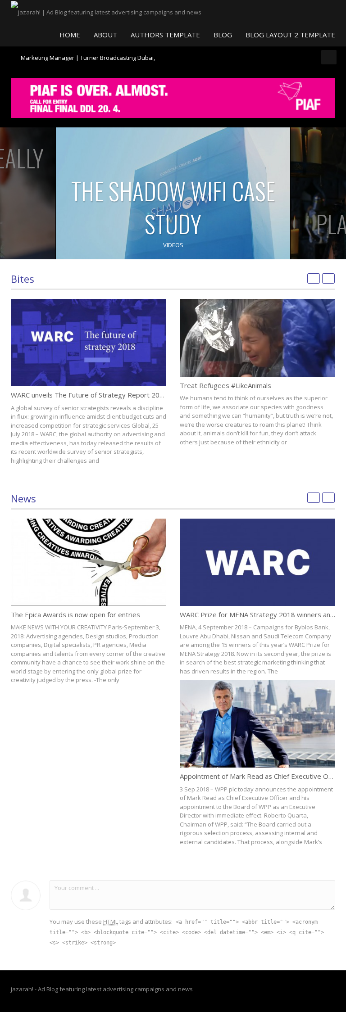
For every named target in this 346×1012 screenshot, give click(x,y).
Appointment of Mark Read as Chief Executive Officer (262, 776)
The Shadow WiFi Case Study (173, 207)
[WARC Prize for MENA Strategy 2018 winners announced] (257, 562)
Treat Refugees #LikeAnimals (225, 385)
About (105, 34)
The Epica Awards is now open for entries (75, 614)
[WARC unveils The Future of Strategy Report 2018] (88, 342)
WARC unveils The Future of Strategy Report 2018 (89, 394)
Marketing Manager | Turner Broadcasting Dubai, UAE (88, 61)
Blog (223, 34)
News (23, 498)
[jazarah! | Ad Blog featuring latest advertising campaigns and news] (106, 11)
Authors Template (165, 34)
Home (69, 34)
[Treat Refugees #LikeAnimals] (257, 338)
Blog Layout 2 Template (290, 34)
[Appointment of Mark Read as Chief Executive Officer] (257, 724)
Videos (173, 245)
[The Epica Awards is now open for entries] (88, 562)
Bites (22, 278)
